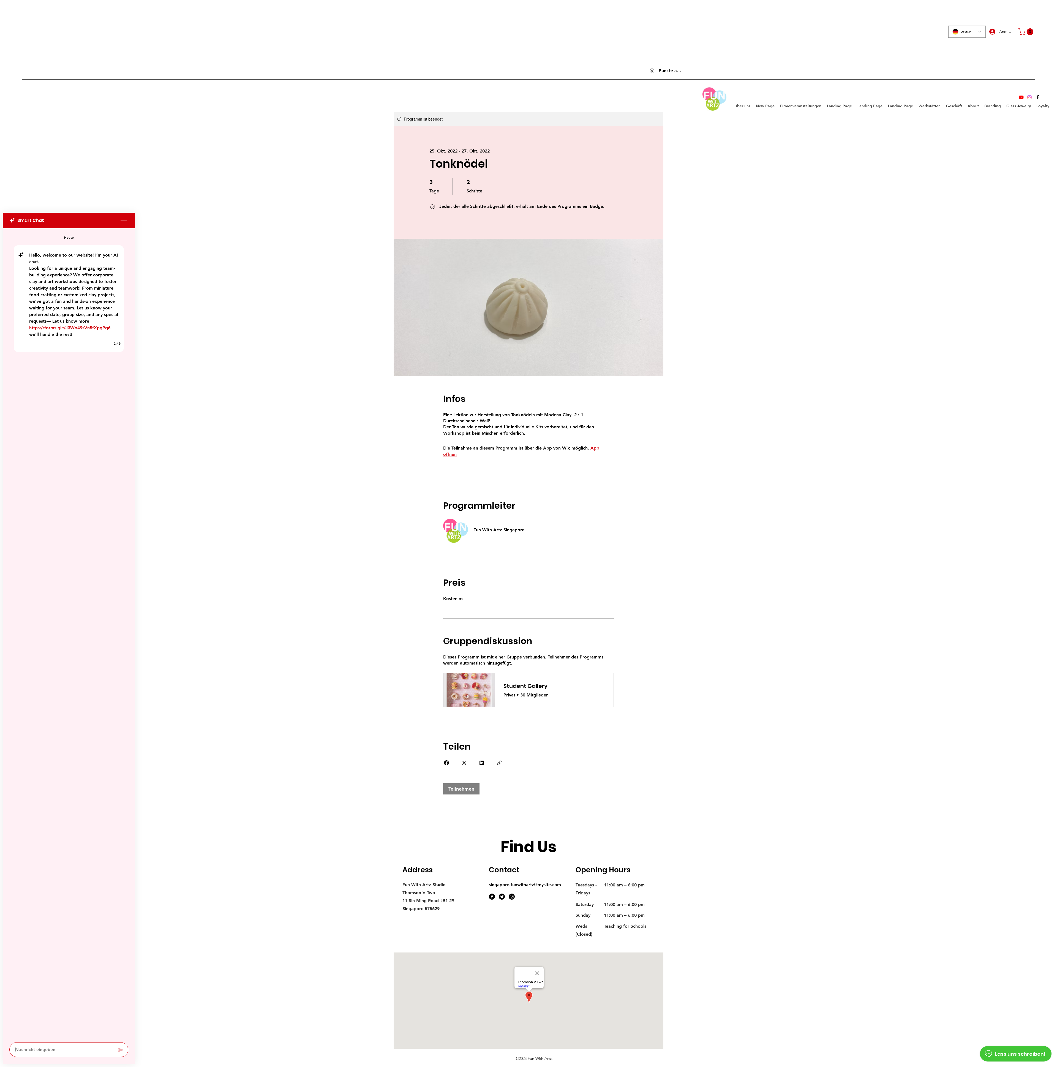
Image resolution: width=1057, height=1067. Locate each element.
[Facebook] (1037, 97)
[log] (69, 633)
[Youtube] (1021, 97)
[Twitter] (502, 897)
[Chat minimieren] (123, 220)
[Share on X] (464, 763)
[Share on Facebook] (446, 763)
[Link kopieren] (499, 763)
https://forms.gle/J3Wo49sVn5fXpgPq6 (69, 327)
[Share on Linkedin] (481, 763)
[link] (1026, 31)
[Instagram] (1029, 97)
